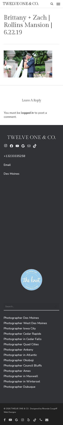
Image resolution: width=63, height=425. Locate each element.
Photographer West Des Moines (25, 323)
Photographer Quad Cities (21, 344)
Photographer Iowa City (20, 328)
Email (7, 165)
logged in (27, 113)
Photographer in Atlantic (20, 355)
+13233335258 (14, 156)
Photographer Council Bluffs (23, 365)
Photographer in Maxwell (21, 376)
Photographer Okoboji (19, 360)
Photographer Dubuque (19, 387)
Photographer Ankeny (18, 350)
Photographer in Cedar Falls (23, 339)
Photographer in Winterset (22, 381)
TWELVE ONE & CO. (20, 4)
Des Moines (11, 174)
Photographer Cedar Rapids (22, 334)
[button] (58, 3)
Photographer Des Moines (21, 318)
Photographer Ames (17, 371)
